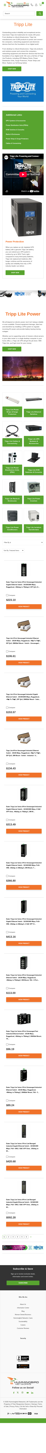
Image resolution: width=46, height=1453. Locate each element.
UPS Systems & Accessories (16, 121)
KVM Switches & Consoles (15, 130)
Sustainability (23, 1321)
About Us (23, 1304)
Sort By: (6, 550)
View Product (23, 606)
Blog (23, 1311)
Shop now (15, 272)
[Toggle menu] (4, 4)
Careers (23, 1325)
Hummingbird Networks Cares (23, 1318)
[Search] (39, 13)
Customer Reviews (23, 1328)
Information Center (23, 1308)
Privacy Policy (14, 1406)
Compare (12, 595)
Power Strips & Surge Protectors (17, 139)
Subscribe (23, 1283)
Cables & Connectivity (13, 143)
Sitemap (34, 1404)
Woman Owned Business (23, 1314)
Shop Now (12, 349)
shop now (12, 69)
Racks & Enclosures (13, 134)
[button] (23, 542)
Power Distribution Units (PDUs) (17, 125)
